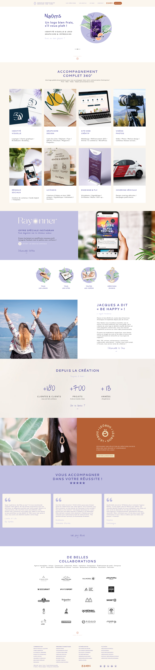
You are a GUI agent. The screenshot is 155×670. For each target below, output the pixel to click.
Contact (101, 3)
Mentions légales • (43, 666)
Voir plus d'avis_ (77, 536)
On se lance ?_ (77, 407)
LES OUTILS (82, 3)
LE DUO (92, 3)
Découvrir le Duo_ (116, 349)
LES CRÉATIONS (71, 3)
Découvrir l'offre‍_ (26, 251)
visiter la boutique (105, 456)
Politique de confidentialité (53, 666)
